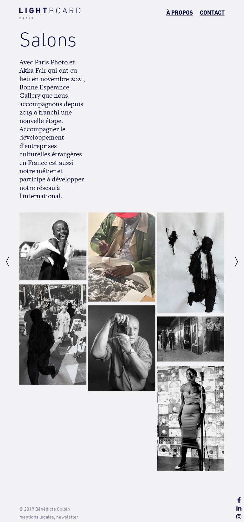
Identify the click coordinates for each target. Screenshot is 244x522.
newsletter (67, 517)
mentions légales (36, 517)
